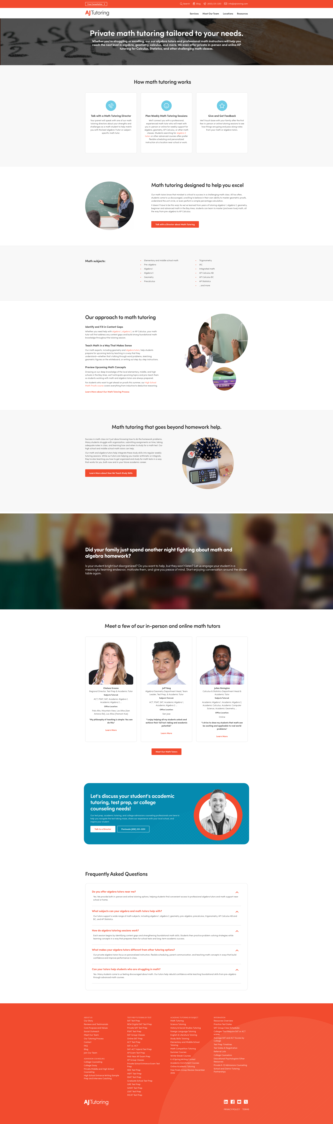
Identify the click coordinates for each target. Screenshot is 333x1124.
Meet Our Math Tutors (166, 751)
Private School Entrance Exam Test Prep (143, 1065)
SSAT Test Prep (134, 1077)
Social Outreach (91, 1031)
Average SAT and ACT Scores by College (229, 1039)
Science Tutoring (178, 1024)
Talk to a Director (103, 829)
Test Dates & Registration (225, 1047)
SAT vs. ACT (132, 1045)
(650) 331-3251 (214, 3)
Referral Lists (220, 1051)
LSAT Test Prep (134, 1091)
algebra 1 (116, 331)
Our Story (88, 1020)
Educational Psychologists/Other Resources (229, 1060)
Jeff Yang (166, 688)
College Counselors (223, 1054)
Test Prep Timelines (223, 1044)
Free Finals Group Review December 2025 (187, 1071)
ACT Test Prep (133, 1042)
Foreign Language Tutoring (183, 1031)
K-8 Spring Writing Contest (182, 1059)
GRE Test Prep (133, 1084)
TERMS (245, 1109)
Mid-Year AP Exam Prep (138, 1056)
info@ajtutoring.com (238, 3)
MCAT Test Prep (134, 1095)
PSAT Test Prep (134, 1031)
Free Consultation (94, 4)
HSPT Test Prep (134, 1073)
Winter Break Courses (180, 1055)
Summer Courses (178, 1052)
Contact (87, 1042)
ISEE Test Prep (133, 1069)
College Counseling (93, 1061)
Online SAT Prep (135, 1038)
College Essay (90, 1065)
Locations (228, 13)
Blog (198, 3)
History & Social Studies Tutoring (185, 1027)
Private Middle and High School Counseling (99, 1070)
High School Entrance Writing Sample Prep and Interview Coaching (101, 1077)
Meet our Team (211, 13)
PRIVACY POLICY (232, 1109)
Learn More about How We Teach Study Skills (110, 472)
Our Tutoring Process (94, 1038)
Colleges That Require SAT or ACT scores (230, 1033)
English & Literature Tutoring (183, 1034)
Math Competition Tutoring (183, 1048)
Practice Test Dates (223, 1024)
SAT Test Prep (133, 1020)
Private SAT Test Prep (137, 1027)
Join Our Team (90, 1052)
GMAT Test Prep (134, 1087)
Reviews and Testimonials (96, 1024)
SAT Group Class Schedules (226, 1027)
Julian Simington (222, 688)
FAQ (86, 1045)
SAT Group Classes (136, 1034)
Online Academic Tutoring (182, 1066)
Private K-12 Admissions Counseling (230, 1065)
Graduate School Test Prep (139, 1080)
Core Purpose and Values (96, 1027)
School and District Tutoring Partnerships (227, 1070)
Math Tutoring (177, 1020)
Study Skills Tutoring (179, 1038)
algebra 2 (126, 331)
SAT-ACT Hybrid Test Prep (139, 1049)
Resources (242, 13)
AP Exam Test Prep (136, 1052)
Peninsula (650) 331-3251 (133, 829)
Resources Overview (223, 1020)
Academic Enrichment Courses (184, 1062)
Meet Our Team (91, 1034)
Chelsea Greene (111, 688)
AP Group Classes (135, 1059)
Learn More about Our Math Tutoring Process (107, 391)
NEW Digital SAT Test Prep (139, 1024)
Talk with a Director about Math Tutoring (175, 224)
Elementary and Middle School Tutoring (185, 1043)
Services (194, 13)
